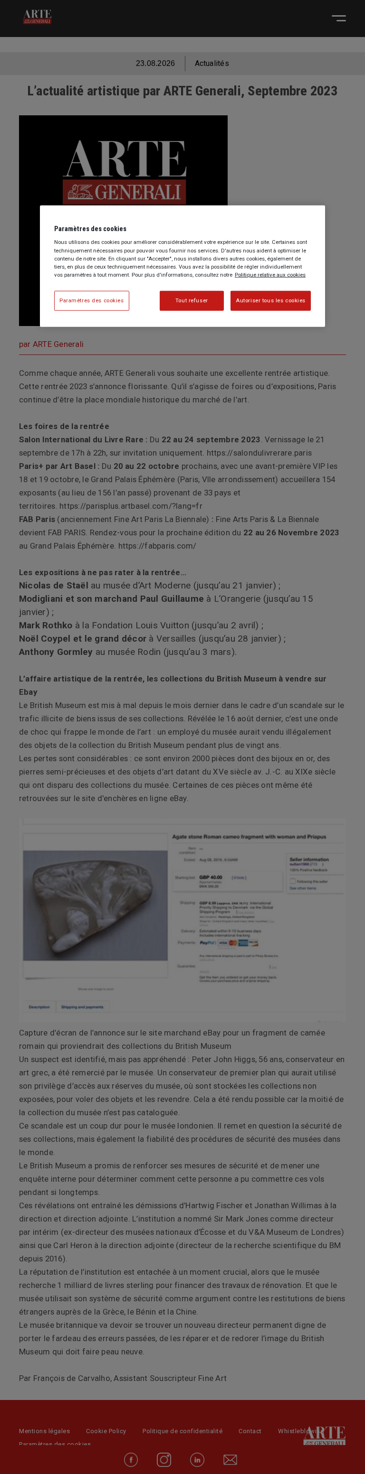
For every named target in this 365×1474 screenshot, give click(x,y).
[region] (182, 266)
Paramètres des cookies (91, 300)
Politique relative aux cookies (270, 274)
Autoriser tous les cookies (271, 300)
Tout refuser (191, 300)
